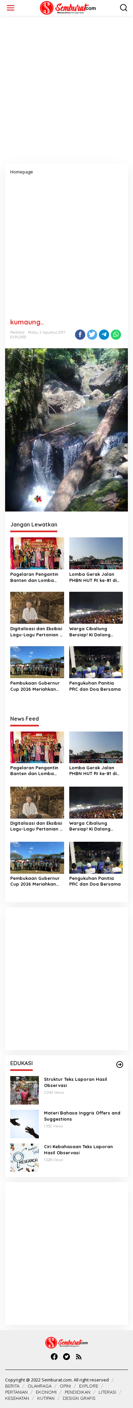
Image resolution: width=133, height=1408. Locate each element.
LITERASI (107, 1392)
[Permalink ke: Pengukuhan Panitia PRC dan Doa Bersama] (96, 661)
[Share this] (80, 335)
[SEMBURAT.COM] (68, 7)
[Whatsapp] (116, 335)
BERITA (12, 1386)
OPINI (65, 1386)
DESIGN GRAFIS (79, 1398)
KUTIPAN (46, 1398)
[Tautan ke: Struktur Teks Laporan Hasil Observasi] (24, 1089)
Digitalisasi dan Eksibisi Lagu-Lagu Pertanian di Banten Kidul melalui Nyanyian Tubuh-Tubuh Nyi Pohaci (37, 632)
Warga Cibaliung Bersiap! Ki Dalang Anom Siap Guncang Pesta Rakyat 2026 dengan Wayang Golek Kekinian (95, 632)
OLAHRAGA (39, 1386)
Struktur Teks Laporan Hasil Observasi (75, 1082)
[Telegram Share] (104, 335)
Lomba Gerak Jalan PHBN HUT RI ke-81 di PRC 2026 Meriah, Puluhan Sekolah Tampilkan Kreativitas (93, 577)
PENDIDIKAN (77, 1392)
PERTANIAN (16, 1392)
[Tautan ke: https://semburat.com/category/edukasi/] (120, 1064)
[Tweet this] (92, 335)
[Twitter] (66, 1356)
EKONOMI (46, 1392)
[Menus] (10, 8)
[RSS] (78, 1356)
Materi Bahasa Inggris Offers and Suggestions (82, 1116)
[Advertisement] (66, 92)
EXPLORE (18, 337)
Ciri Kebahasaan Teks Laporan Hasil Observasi (78, 1149)
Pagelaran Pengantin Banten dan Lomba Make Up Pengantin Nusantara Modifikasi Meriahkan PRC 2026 (34, 577)
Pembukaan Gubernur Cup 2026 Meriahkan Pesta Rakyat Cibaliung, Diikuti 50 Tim (37, 686)
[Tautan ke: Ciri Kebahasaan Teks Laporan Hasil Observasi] (24, 1157)
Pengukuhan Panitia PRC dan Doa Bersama (95, 686)
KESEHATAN (17, 1398)
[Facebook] (54, 1356)
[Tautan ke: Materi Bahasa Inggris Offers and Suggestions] (24, 1123)
